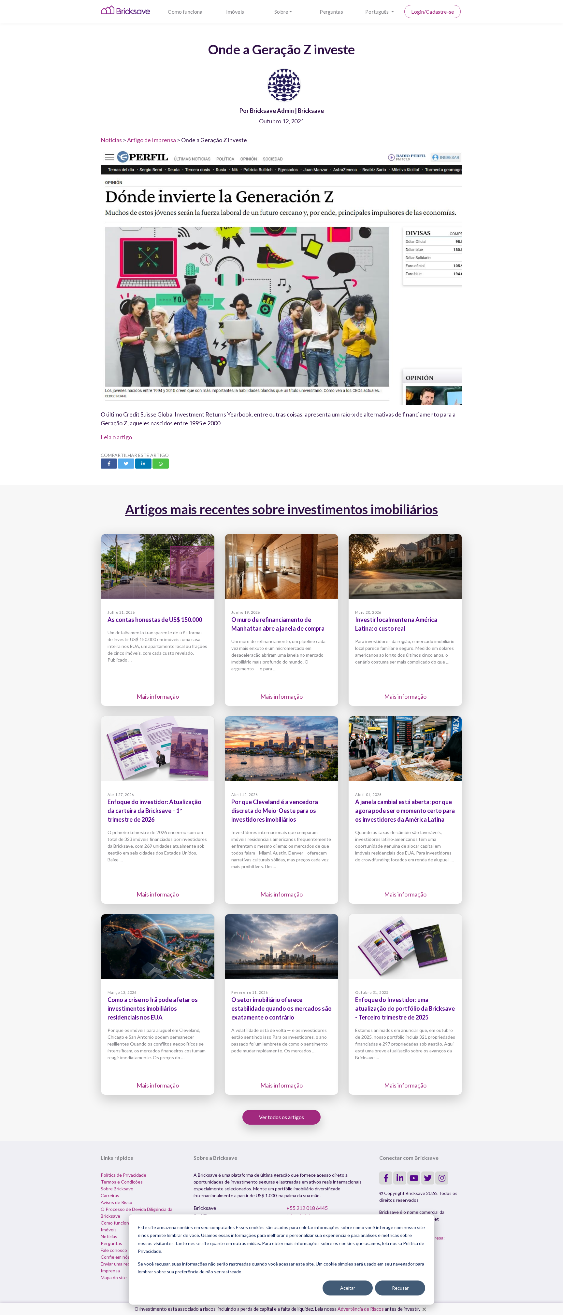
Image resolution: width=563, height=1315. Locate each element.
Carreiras (110, 1195)
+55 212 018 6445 (307, 1208)
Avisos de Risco (116, 1202)
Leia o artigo (116, 437)
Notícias (111, 140)
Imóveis (235, 11)
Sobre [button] (281, 11)
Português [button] (377, 11)
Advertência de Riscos (361, 1309)
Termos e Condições (122, 1182)
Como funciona (185, 11)
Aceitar (347, 1288)
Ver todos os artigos (281, 1117)
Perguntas (331, 11)
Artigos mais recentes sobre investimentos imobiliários (281, 509)
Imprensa (110, 1270)
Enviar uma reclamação (123, 1264)
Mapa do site (114, 1277)
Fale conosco (114, 1250)
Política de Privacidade (123, 1175)
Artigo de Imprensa (151, 140)
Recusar (400, 1288)
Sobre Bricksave (117, 1188)
